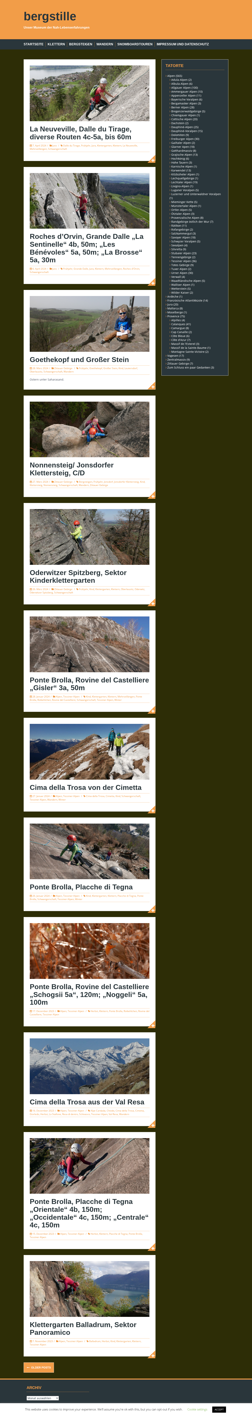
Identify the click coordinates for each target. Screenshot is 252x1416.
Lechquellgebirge (182, 178)
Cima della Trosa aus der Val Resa (87, 1102)
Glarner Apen (180, 147)
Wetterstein (179, 288)
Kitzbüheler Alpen (183, 174)
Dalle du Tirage (71, 145)
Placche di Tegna (127, 895)
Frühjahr (85, 145)
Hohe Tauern (179, 162)
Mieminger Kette (182, 202)
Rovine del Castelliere (64, 700)
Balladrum (95, 1341)
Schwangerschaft (57, 149)
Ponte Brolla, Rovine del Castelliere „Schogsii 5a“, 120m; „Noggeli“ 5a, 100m (89, 994)
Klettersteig (36, 485)
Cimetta (110, 796)
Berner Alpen (180, 107)
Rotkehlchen (44, 700)
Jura (54, 145)
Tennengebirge (181, 257)
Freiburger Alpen (182, 139)
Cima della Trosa (95, 796)
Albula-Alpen (179, 84)
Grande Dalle (81, 268)
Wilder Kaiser (180, 292)
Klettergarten (104, 145)
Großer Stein (110, 368)
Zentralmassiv (176, 359)
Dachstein (177, 123)
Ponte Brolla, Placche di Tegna (81, 887)
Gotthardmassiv (181, 151)
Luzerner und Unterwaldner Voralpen (196, 194)
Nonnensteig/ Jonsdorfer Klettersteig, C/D (72, 469)
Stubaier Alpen (181, 253)
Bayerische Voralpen (184, 99)
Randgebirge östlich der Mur (190, 221)
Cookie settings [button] (197, 1409)
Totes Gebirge (180, 265)
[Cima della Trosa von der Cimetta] (89, 751)
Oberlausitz (36, 371)
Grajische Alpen (181, 154)
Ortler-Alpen (179, 210)
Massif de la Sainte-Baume (189, 348)
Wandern (104, 44)
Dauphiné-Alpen (182, 127)
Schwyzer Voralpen (183, 241)
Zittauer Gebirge (63, 368)
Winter (118, 700)
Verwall (176, 277)
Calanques (178, 324)
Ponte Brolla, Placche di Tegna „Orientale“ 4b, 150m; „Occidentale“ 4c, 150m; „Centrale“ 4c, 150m (89, 1213)
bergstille (50, 16)
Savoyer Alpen (180, 237)
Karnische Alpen (182, 166)
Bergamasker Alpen (184, 103)
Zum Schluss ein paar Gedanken (188, 367)
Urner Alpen (179, 273)
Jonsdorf (108, 481)
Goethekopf (95, 368)
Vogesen (172, 355)
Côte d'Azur (178, 340)
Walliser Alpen (180, 285)
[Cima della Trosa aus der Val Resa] (89, 1066)
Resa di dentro (70, 1114)
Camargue (178, 328)
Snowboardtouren (135, 44)
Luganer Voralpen (183, 190)
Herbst (94, 1011)
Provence (173, 316)
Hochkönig (178, 158)
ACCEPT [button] (219, 1409)
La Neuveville (130, 145)
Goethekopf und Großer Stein (79, 360)
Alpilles (176, 320)
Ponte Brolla (115, 1011)
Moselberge (175, 312)
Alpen (59, 696)
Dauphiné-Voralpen (184, 131)
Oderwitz (140, 589)
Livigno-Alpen (180, 186)
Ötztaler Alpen (180, 214)
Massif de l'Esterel (183, 344)
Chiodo (110, 1110)
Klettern (56, 44)
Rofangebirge (180, 229)
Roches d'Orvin (131, 268)
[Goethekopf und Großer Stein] (89, 323)
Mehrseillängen (38, 149)
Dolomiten (178, 135)
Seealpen (177, 245)
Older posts (40, 1367)
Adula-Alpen (179, 80)
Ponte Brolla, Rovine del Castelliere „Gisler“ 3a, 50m (89, 684)
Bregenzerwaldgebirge (186, 111)
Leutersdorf (130, 368)
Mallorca (173, 308)
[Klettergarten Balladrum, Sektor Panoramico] (89, 1288)
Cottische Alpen (181, 119)
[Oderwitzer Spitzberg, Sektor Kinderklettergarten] (89, 536)
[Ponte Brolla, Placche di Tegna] (89, 851)
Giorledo (34, 1114)
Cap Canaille (179, 332)
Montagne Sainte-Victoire (188, 352)
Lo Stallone (55, 1114)
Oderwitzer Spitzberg (41, 592)
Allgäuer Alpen (181, 87)
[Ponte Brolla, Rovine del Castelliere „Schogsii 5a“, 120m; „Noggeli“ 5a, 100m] (89, 950)
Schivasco (84, 1114)
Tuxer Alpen (179, 269)
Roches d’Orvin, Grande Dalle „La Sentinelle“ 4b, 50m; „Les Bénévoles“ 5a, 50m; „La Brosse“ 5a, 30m (87, 248)
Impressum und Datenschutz (183, 44)
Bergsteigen (80, 44)
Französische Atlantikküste (184, 300)
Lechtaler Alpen (181, 182)
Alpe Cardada (98, 1110)
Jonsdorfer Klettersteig (126, 481)
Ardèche (172, 296)
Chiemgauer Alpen (183, 115)
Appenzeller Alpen (183, 95)
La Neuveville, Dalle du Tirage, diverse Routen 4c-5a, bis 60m (81, 133)
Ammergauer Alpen (184, 91)
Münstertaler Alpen (184, 206)
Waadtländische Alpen (186, 281)
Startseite (34, 44)
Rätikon (176, 225)
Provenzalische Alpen (185, 218)
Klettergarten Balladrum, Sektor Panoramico (83, 1329)
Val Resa (113, 1114)
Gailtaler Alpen (181, 143)
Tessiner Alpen (71, 696)
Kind (121, 368)
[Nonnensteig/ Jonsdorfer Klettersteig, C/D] (89, 429)
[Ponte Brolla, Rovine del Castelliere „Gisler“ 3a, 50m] (89, 644)
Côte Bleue (178, 336)
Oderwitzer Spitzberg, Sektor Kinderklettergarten (78, 577)
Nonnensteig (50, 485)
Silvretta (176, 249)
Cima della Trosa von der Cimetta (86, 787)
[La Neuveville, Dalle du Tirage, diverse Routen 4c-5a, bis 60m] (89, 93)
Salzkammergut (181, 233)
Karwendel (178, 170)
